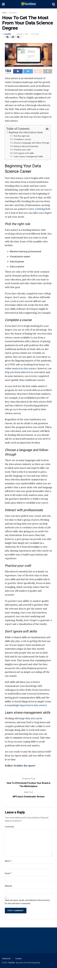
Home (4, 13)
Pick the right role (21, 136)
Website (8, 886)
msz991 (7, 34)
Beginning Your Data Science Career (26, 132)
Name (8, 861)
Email (8, 873)
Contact (18, 959)
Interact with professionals (26, 146)
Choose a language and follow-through (31, 143)
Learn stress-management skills (28, 156)
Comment (9, 827)
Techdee (18, 765)
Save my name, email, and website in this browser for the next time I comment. (27, 901)
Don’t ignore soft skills (24, 153)
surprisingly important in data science (27, 705)
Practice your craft (22, 149)
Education (13, 13)
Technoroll (6, 959)
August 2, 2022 (22, 34)
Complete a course (22, 139)
